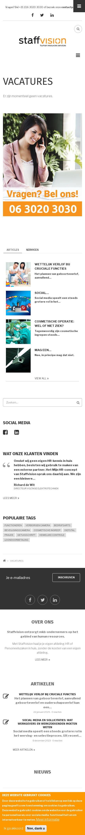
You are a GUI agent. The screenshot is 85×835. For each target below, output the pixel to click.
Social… (42, 293)
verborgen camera (38, 525)
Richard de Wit (24, 484)
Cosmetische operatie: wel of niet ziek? (54, 324)
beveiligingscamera (17, 530)
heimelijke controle (51, 535)
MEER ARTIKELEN (23, 749)
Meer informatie (48, 819)
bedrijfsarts (62, 525)
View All (40, 378)
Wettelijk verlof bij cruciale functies (52, 267)
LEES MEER (41, 659)
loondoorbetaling (16, 540)
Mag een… (43, 350)
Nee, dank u (36, 828)
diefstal (69, 530)
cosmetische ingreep (47, 530)
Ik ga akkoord (13, 828)
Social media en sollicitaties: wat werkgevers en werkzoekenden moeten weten (47, 724)
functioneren (13, 525)
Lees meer (10, 498)
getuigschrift (26, 535)
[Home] (42, 41)
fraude (9, 535)
